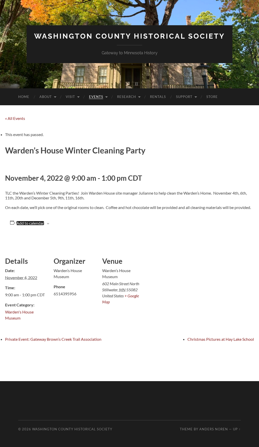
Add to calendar (30, 223)
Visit (70, 97)
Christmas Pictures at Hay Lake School (220, 339)
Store (212, 97)
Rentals (158, 97)
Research (126, 97)
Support (184, 97)
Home (23, 97)
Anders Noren (213, 429)
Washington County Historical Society (129, 36)
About (45, 97)
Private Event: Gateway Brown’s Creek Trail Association (53, 339)
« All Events (15, 118)
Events (96, 97)
